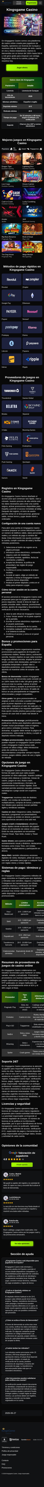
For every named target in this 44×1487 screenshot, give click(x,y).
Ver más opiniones (22, 1243)
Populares (5, 149)
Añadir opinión (22, 1165)
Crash (24, 149)
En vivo (15, 149)
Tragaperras (34, 149)
